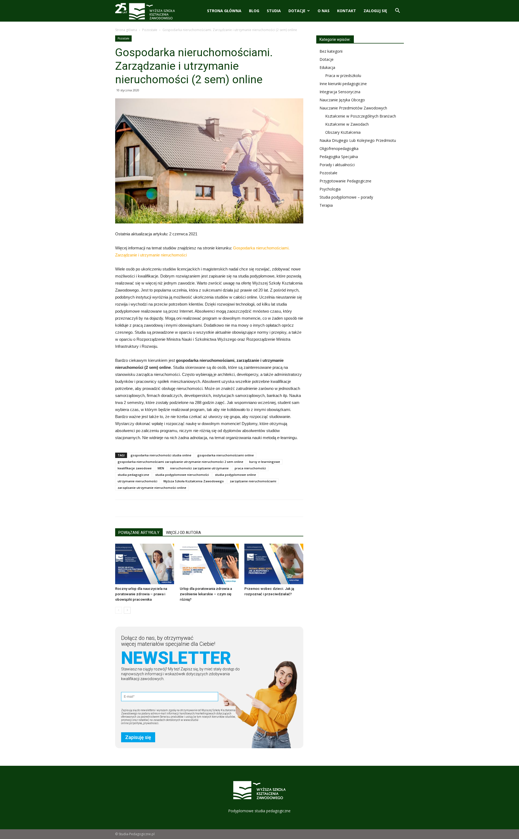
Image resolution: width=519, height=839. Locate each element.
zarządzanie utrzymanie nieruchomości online (152, 488)
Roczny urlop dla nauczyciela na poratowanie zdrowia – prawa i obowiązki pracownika (141, 594)
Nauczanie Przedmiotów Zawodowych (353, 108)
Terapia (326, 205)
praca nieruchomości (250, 468)
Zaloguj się (375, 10)
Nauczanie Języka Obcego (342, 99)
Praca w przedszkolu (343, 75)
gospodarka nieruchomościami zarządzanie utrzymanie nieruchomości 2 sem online (180, 462)
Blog (254, 10)
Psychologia (330, 189)
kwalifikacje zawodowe (135, 468)
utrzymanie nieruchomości (137, 481)
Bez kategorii (331, 51)
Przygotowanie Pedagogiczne (345, 180)
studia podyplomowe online (235, 475)
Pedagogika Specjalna (339, 156)
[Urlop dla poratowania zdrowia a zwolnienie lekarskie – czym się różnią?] (209, 564)
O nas (324, 10)
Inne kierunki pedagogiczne (343, 83)
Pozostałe (149, 30)
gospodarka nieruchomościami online (225, 455)
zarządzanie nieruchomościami (253, 481)
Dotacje (296, 10)
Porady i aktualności (337, 164)
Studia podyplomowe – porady (346, 197)
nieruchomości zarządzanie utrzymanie (199, 468)
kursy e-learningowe (264, 462)
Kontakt (346, 10)
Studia (274, 10)
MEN (161, 468)
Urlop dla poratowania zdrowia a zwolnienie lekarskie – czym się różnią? (206, 594)
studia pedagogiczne (133, 475)
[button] (397, 11)
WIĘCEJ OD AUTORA (183, 532)
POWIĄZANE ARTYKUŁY (138, 532)
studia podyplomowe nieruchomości (182, 475)
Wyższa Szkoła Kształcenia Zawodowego (193, 481)
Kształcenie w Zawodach (347, 124)
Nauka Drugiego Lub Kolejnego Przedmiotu (358, 140)
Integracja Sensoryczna (340, 91)
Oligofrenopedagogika (339, 148)
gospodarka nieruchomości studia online (161, 455)
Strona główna (224, 10)
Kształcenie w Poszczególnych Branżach (360, 116)
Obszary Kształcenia (343, 132)
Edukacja (327, 67)
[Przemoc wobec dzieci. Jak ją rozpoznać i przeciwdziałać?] (273, 564)
